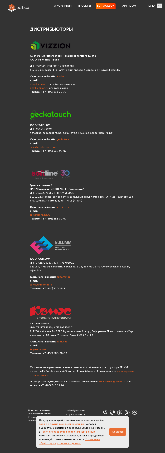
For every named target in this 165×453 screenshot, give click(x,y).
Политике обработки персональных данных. (68, 431)
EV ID (151, 5)
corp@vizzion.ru (39, 84)
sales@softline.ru (40, 214)
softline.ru (63, 207)
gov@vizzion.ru (39, 87)
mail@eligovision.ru (75, 410)
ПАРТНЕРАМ (128, 5)
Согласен (118, 431)
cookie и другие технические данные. (62, 423)
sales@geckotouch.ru (43, 147)
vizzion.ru (62, 76)
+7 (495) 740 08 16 (75, 414)
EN (159, 6)
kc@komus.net (39, 349)
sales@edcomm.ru (41, 284)
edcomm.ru (64, 276)
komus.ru (62, 341)
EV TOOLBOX (105, 5)
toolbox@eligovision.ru (112, 381)
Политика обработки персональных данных (39, 412)
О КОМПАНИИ (63, 5)
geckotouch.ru (65, 139)
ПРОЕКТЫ (84, 5)
